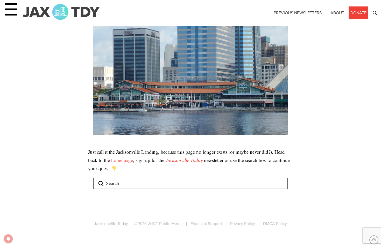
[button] (375, 13)
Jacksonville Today (185, 160)
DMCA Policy (275, 224)
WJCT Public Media (164, 224)
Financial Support (206, 224)
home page (122, 160)
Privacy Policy (242, 224)
